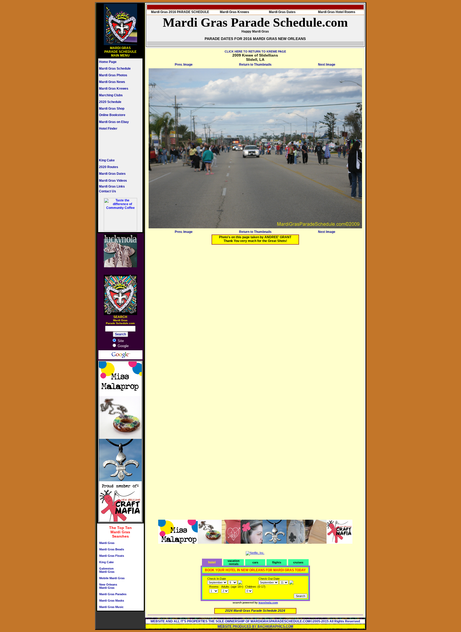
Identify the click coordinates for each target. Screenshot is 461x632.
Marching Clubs (111, 95)
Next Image (326, 64)
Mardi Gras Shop (111, 108)
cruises (298, 562)
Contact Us (107, 191)
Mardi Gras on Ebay (114, 122)
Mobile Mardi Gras (112, 578)
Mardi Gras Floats (111, 555)
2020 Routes (108, 167)
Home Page (108, 62)
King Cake (107, 160)
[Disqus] (255, 315)
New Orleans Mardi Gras (108, 586)
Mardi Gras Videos (113, 180)
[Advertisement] (115, 144)
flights (276, 562)
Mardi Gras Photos (113, 75)
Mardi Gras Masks (111, 600)
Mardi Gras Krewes (113, 88)
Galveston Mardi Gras (106, 570)
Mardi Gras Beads (111, 549)
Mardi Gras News (112, 82)
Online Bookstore (112, 115)
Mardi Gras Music (111, 607)
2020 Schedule (110, 102)
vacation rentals (234, 562)
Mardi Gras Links (112, 186)
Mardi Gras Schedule (115, 68)
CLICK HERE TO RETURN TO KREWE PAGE (255, 51)
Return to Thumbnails (255, 64)
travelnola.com (268, 602)
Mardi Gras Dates (112, 174)
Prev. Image (184, 64)
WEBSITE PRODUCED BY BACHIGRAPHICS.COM (255, 626)
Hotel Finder (108, 128)
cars (255, 562)
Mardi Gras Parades (112, 594)
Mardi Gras (106, 542)
